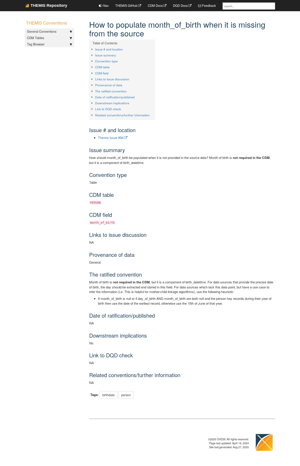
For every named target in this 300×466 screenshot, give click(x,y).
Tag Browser (36, 44)
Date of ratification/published (115, 97)
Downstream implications (112, 103)
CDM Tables (35, 38)
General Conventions (41, 31)
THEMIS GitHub (126, 5)
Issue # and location (109, 49)
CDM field (101, 73)
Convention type (106, 61)
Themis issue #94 (110, 137)
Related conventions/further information (122, 115)
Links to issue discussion (112, 79)
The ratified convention (111, 91)
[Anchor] (124, 49)
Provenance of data (108, 85)
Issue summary (105, 55)
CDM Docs (155, 5)
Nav (105, 5)
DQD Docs (180, 5)
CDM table (102, 67)
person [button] (126, 395)
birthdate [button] (108, 395)
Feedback (208, 5)
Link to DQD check (108, 109)
